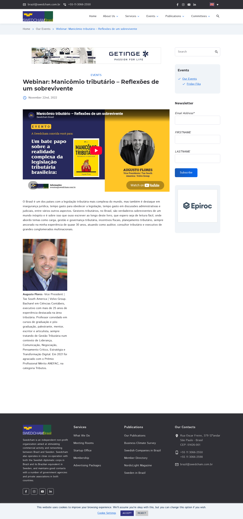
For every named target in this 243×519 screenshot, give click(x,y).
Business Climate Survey (140, 443)
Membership (81, 458)
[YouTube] (42, 491)
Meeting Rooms (83, 443)
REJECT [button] (142, 513)
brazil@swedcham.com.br (196, 464)
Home (26, 29)
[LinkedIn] (50, 491)
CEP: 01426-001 (190, 445)
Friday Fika (194, 84)
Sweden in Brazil (135, 473)
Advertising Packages (87, 465)
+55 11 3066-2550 (191, 452)
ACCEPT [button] (127, 513)
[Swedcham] (45, 430)
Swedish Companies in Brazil (142, 451)
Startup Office (82, 451)
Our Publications (134, 436)
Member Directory (135, 458)
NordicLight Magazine (138, 465)
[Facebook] (26, 491)
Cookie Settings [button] (106, 513)
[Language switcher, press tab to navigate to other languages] (214, 4)
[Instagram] (34, 491)
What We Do (81, 436)
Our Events (43, 29)
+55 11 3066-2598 (191, 457)
